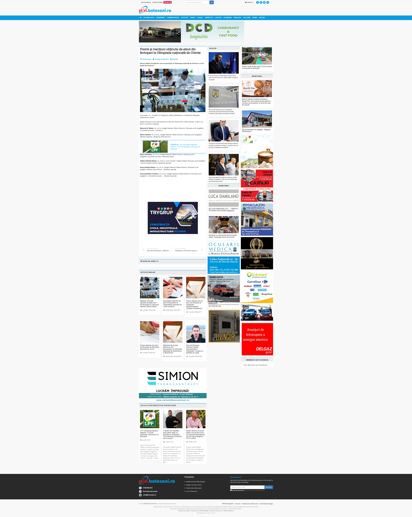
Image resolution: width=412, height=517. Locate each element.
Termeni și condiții (184, 511)
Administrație (173, 17)
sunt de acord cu (248, 490)
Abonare (269, 487)
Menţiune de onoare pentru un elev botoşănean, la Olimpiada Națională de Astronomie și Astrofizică (172, 349)
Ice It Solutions (191, 491)
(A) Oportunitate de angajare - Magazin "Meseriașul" (256, 131)
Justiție (218, 17)
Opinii (254, 17)
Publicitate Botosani (194, 488)
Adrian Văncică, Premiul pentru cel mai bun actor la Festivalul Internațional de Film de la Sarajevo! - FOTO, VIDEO (195, 434)
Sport (192, 17)
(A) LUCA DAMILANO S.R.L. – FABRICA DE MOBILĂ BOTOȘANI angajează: (223, 210)
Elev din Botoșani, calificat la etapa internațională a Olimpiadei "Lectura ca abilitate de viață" (194, 349)
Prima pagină (228, 504)
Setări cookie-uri (228, 511)
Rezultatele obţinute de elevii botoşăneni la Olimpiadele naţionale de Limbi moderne (172, 304)
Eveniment (160, 17)
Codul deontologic (266, 504)
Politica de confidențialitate (254, 490)
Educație (237, 17)
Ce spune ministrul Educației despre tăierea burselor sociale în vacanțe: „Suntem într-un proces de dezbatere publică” (223, 145)
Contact (238, 504)
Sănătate (209, 17)
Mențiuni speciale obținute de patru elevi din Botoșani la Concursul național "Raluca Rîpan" (149, 304)
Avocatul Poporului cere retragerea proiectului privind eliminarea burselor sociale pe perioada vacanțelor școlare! (222, 111)
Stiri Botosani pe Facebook (255, 365)
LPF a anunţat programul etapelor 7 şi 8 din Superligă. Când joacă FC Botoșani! (149, 433)
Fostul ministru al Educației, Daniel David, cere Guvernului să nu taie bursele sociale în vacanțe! (223, 77)
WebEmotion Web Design (195, 482)
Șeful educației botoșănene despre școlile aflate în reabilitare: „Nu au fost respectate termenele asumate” (223, 179)
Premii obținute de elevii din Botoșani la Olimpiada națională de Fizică (149, 347)
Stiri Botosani (147, 59)
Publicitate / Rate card (250, 504)
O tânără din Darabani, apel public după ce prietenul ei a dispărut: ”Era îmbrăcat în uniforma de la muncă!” (172, 434)
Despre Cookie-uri (216, 511)
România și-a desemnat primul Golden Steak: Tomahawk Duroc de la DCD (223, 236)
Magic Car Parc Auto (193, 485)
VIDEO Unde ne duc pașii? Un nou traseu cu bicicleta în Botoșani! (257, 67)
